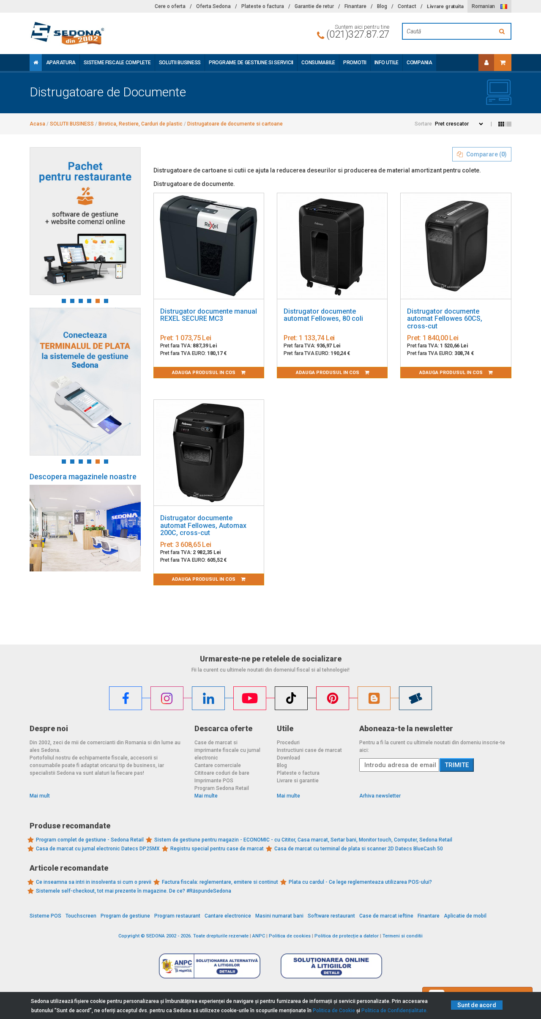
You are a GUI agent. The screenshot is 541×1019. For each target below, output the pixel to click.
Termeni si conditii (403, 936)
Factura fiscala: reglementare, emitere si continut (220, 882)
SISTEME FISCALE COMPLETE (117, 63)
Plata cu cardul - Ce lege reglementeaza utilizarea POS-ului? (360, 882)
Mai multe (206, 796)
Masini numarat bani (279, 916)
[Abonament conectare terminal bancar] (85, 382)
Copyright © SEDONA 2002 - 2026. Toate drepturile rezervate (183, 936)
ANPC (258, 936)
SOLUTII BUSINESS (180, 63)
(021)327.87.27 (357, 34)
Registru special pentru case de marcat (217, 849)
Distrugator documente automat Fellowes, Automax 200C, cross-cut (203, 525)
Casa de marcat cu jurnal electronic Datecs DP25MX (98, 849)
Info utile (386, 63)
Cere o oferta (170, 6)
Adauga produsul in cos (204, 372)
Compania (419, 63)
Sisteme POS (45, 916)
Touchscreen (81, 916)
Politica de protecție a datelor (346, 936)
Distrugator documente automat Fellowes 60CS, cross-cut (444, 318)
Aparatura (61, 63)
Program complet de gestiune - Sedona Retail (90, 840)
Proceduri (288, 743)
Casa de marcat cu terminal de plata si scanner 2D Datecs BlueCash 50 (358, 849)
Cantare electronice (228, 916)
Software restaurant (331, 916)
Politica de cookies (290, 936)
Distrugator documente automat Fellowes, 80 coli (323, 315)
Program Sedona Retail (221, 788)
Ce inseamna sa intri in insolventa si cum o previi (93, 882)
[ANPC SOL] (331, 966)
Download (288, 758)
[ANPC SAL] (209, 966)
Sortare (423, 124)
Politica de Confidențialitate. (394, 1011)
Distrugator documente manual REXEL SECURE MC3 (208, 315)
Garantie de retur (314, 6)
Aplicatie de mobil (465, 916)
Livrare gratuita (445, 6)
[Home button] (36, 62)
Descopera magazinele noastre (83, 476)
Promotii (354, 63)
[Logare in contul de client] (486, 62)
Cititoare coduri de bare (221, 773)
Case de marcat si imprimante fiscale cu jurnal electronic (227, 750)
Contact (407, 6)
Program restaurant (177, 916)
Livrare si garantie (298, 781)
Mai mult (40, 796)
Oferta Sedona (213, 6)
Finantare (355, 6)
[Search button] (502, 31)
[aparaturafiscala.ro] (106, 33)
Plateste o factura (262, 6)
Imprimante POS (213, 781)
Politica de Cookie (334, 1011)
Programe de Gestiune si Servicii (251, 63)
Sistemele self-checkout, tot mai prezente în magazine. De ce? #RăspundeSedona (133, 891)
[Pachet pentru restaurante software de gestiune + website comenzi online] (85, 221)
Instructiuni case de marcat (309, 750)
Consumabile (318, 63)
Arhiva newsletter (380, 796)
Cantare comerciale (217, 765)
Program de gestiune (125, 916)
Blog (382, 6)
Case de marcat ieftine (386, 916)
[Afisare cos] (502, 62)
